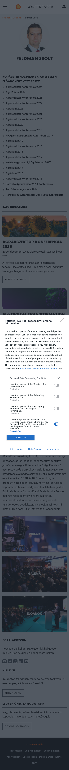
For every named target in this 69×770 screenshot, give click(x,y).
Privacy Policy (53, 449)
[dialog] (34, 385)
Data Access (34, 449)
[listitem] (34, 378)
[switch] (56, 385)
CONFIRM (20, 437)
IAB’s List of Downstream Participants (38, 368)
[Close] (63, 321)
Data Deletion (16, 449)
